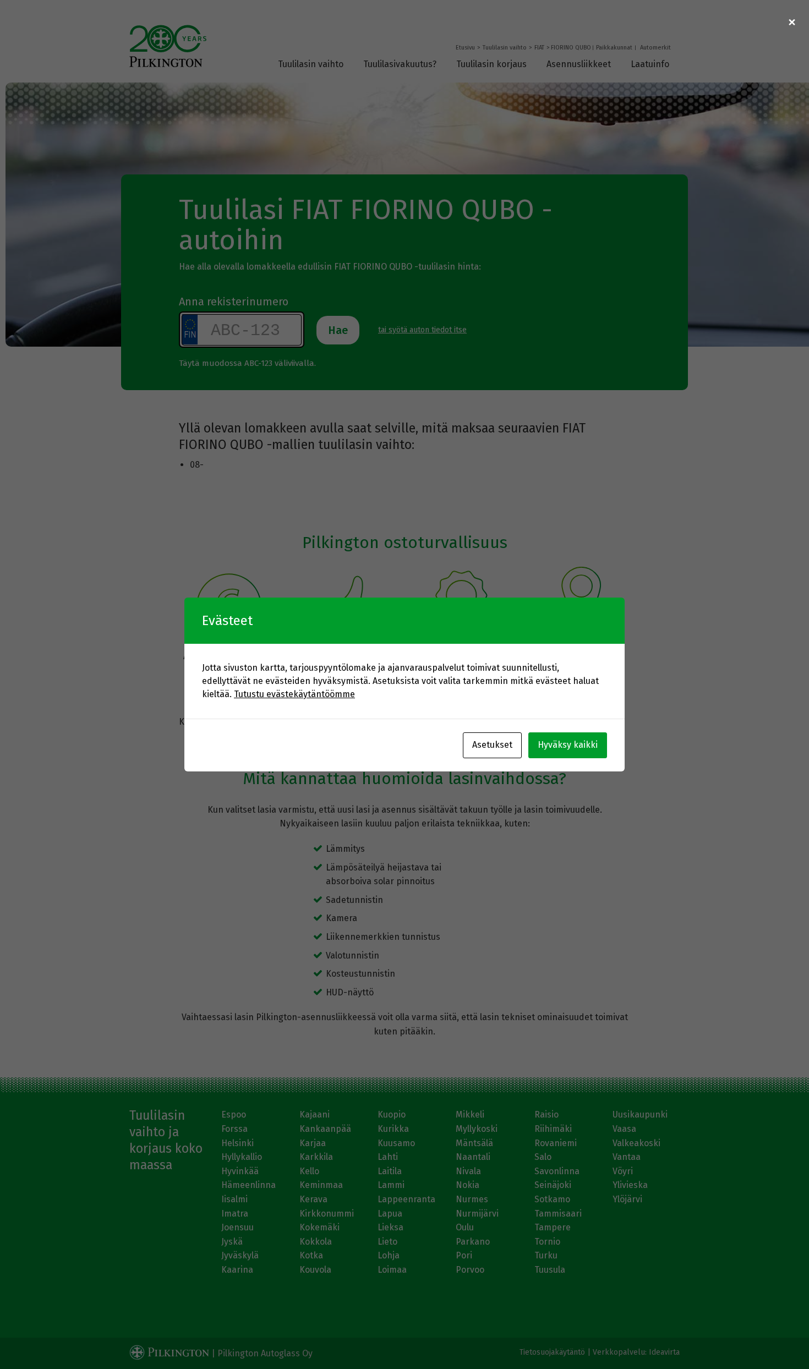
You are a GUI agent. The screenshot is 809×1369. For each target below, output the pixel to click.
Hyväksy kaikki (568, 745)
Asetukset (492, 745)
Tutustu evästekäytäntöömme (294, 694)
